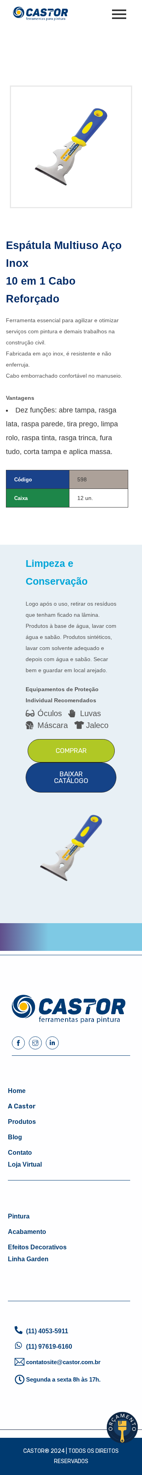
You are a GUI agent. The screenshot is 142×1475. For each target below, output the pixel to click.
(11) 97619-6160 (49, 1346)
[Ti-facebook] (18, 1042)
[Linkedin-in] (52, 1042)
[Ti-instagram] (35, 1042)
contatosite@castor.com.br (63, 1362)
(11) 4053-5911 (47, 1331)
